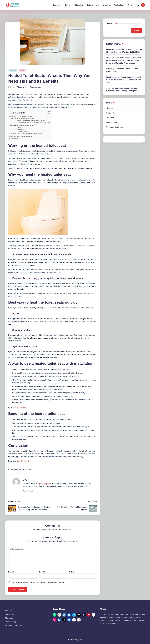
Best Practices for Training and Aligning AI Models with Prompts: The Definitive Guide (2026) (123, 79)
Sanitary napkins (21, 129)
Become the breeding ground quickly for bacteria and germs (33, 122)
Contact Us (110, 113)
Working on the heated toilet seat (21, 116)
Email (42, 572)
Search (110, 23)
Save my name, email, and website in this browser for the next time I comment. (38, 582)
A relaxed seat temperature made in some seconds (31, 120)
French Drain (21, 407)
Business (13, 70)
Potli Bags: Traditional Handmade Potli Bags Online (122, 70)
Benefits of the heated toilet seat (21, 136)
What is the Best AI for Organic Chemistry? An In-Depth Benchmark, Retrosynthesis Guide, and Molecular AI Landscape (123, 60)
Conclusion (14, 138)
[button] (28, 491)
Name (11, 572)
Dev (25, 479)
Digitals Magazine (44, 484)
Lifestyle (22, 70)
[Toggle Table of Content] (48, 113)
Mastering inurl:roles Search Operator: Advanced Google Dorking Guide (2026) (122, 89)
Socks (18, 127)
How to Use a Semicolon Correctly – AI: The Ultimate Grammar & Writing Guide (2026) (124, 51)
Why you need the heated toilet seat (22, 118)
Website (72, 572)
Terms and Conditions (114, 127)
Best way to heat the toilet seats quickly (23, 125)
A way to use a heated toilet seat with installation (26, 133)
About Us (109, 108)
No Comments (36, 87)
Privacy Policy (111, 122)
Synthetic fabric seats (23, 131)
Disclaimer (110, 118)
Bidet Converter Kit (23, 461)
